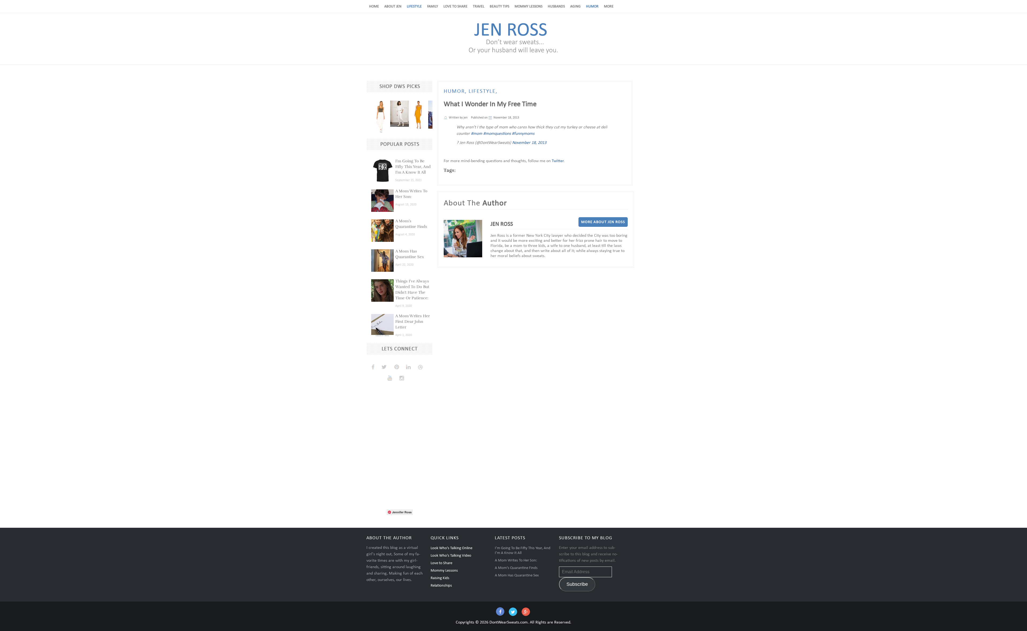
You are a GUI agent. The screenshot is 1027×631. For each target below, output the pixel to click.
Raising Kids (440, 578)
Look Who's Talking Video (451, 556)
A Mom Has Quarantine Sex (517, 575)
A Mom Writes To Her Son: (516, 561)
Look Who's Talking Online (451, 548)
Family (432, 7)
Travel (478, 7)
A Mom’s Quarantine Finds (516, 568)
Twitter (558, 161)
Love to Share (455, 7)
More (609, 7)
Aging (575, 7)
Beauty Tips (499, 7)
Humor (592, 7)
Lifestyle (414, 7)
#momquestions (497, 134)
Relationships (441, 586)
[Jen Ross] (513, 53)
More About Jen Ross (603, 222)
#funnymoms (523, 134)
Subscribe (577, 584)
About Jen (392, 7)
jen (465, 117)
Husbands (556, 7)
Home (374, 7)
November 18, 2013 (529, 143)
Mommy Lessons (528, 7)
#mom (476, 134)
